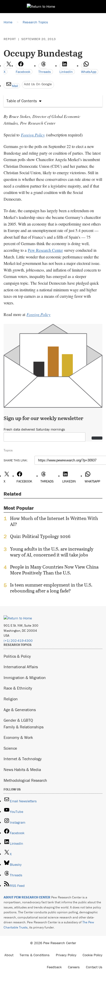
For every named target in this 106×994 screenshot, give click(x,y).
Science (10, 748)
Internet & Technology (23, 758)
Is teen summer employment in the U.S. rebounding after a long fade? (51, 588)
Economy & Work (18, 737)
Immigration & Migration (25, 677)
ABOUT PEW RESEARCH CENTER (27, 897)
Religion (11, 698)
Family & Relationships (23, 726)
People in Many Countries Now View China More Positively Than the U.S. (54, 570)
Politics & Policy (17, 656)
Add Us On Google (38, 84)
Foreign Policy (33, 134)
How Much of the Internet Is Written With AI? (54, 521)
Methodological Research (25, 780)
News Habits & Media (22, 769)
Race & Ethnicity (18, 688)
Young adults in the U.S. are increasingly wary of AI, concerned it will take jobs (51, 552)
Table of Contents (21, 100)
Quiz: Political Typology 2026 (40, 536)
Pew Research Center (45, 250)
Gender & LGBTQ (18, 720)
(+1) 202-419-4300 (18, 640)
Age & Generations (20, 709)
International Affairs (21, 666)
